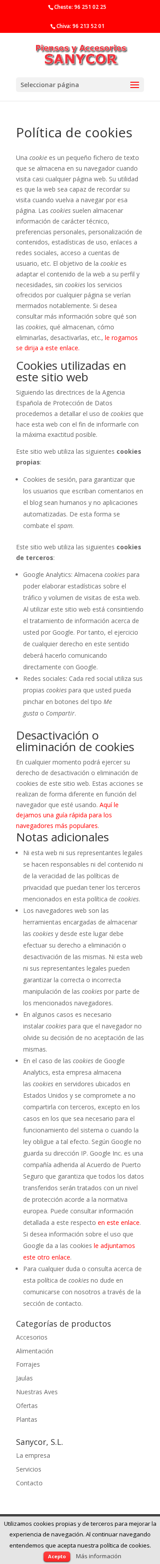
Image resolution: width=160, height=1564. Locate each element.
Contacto (29, 1483)
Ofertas (27, 1405)
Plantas (26, 1419)
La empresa (33, 1455)
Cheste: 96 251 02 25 (80, 7)
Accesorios (32, 1337)
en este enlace (119, 1222)
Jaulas (24, 1378)
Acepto (57, 1556)
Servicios (28, 1469)
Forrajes (28, 1364)
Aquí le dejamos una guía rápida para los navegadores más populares (67, 815)
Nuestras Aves (37, 1392)
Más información (98, 1556)
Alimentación (34, 1351)
